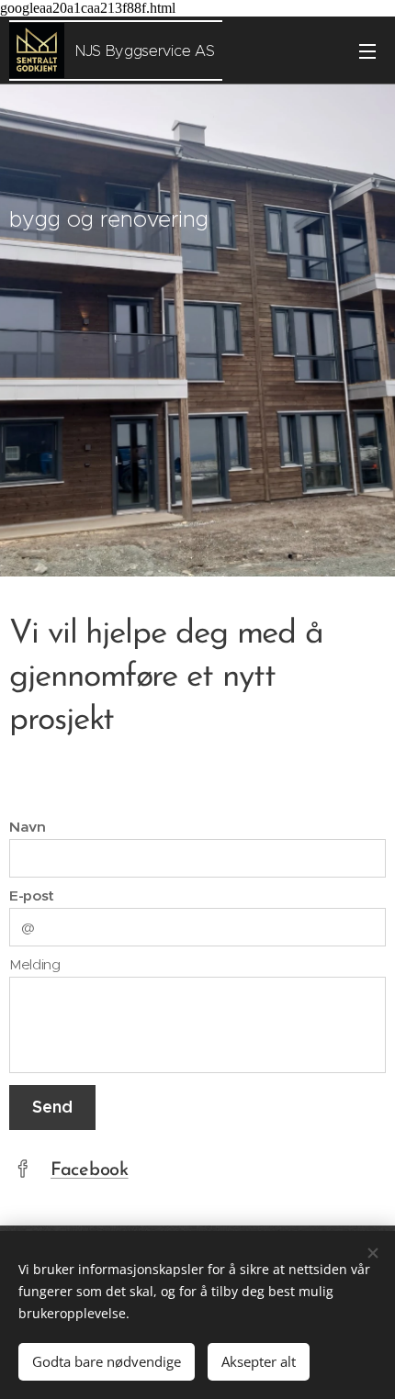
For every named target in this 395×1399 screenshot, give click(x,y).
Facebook (90, 1170)
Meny (367, 50)
